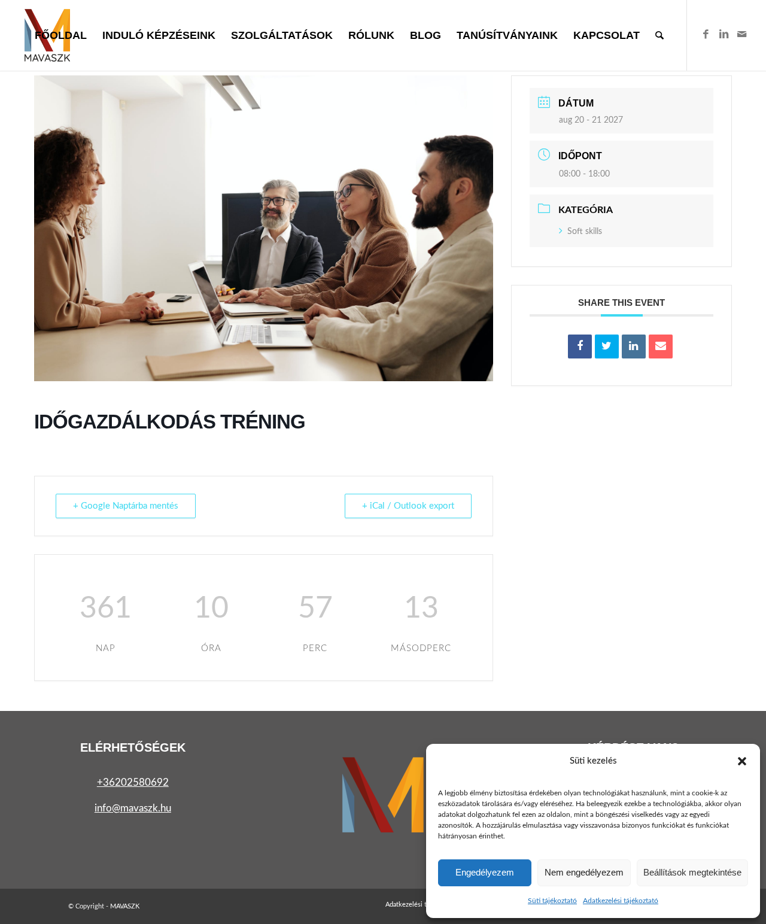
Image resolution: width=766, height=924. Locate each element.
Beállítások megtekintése (692, 872)
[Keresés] (659, 35)
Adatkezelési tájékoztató (620, 900)
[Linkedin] (634, 346)
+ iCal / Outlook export (408, 505)
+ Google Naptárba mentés (125, 505)
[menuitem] (61, 35)
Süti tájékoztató (552, 900)
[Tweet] (607, 346)
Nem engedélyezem (584, 872)
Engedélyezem (484, 872)
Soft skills (584, 231)
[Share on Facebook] (580, 346)
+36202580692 (133, 782)
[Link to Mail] (741, 35)
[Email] (661, 346)
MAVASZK (124, 906)
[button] (742, 761)
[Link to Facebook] (706, 35)
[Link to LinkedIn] (723, 35)
